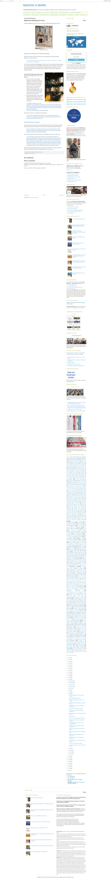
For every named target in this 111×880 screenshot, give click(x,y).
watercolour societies (80, 644)
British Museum (73, 464)
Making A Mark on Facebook (73, 175)
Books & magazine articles (54, 14)
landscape (80, 586)
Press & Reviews (70, 14)
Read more (28, 110)
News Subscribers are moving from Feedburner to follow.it (77, 360)
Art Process (83, 459)
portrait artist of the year (78, 617)
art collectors (81, 524)
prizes (72, 625)
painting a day (77, 608)
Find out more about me (71, 168)
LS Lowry (76, 477)
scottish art (82, 629)
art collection (73, 524)
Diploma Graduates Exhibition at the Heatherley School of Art (78, 225)
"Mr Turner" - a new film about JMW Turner (77, 718)
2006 (69, 768)
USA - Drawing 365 (71, 778)
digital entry (70, 558)
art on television (78, 534)
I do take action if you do (80, 134)
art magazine (68, 532)
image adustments (76, 582)
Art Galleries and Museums (76, 458)
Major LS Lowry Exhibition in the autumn (78, 237)
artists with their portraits (71, 543)
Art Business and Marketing (75, 458)
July (70, 690)
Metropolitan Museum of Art (80, 481)
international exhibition (72, 583)
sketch (73, 635)
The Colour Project (27, 14)
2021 (69, 666)
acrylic (76, 518)
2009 (69, 763)
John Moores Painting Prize (79, 475)
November (71, 682)
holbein (83, 577)
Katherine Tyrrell (78, 476)
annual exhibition (77, 519)
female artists (81, 570)
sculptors (68, 631)
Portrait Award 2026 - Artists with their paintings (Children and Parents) (79, 256)
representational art (70, 628)
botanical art (69, 547)
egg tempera (69, 565)
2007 (69, 766)
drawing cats (69, 561)
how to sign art (82, 581)
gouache (68, 577)
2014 (69, 679)
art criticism (80, 525)
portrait (68, 617)
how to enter (70, 579)
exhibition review (78, 568)
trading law (81, 640)
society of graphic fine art (71, 637)
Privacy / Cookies (82, 14)
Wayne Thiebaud (77, 515)
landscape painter (81, 589)
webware (68, 647)
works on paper (69, 652)
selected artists (83, 631)
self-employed (71, 632)
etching (84, 565)
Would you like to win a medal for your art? (79, 249)
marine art (76, 598)
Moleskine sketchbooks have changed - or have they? (77, 706)
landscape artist (77, 587)
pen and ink (75, 612)
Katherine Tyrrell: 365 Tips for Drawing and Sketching (76, 783)
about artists (70, 518)
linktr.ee (81, 165)
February (70, 752)
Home (44, 195)
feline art (74, 570)
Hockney (79, 471)
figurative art (69, 572)
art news (68, 534)
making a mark (82, 593)
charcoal (72, 550)
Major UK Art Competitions (63, 12)
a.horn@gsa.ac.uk (50, 149)
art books (80, 523)
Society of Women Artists (74, 506)
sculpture (74, 631)
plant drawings (76, 615)
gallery (69, 576)
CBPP (79, 464)
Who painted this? (63, 14)
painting (68, 608)
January (70, 753)
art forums (70, 529)
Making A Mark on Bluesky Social (74, 176)
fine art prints (69, 573)
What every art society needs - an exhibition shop (77, 732)
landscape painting (72, 590)
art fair (84, 528)
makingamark (69, 597)
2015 (69, 677)
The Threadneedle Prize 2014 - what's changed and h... (76, 723)
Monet (67, 483)
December (71, 681)
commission (75, 552)
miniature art (77, 600)
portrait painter (75, 620)
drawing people (83, 561)
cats (80, 549)
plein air (72, 616)
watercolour (69, 644)
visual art (82, 643)
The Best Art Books (35, 14)
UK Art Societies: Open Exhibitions (75, 12)
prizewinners (69, 627)
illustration (68, 582)
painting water (74, 609)
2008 (69, 765)
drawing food (76, 561)
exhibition (72, 566)
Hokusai (83, 471)
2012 (69, 757)
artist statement (79, 541)
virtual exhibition (74, 643)
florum (76, 573)
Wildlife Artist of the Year (81, 516)
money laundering (78, 601)
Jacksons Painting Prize (70, 473)
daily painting (77, 557)
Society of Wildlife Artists (81, 505)
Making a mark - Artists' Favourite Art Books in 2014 (77, 714)
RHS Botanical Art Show (76, 488)
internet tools (81, 583)
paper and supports (75, 611)
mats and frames (69, 600)
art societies (71, 536)
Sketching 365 (83, 501)
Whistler (82, 515)
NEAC (72, 483)
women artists (76, 650)
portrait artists (69, 619)
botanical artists (82, 547)
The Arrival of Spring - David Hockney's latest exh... (76, 738)
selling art (74, 633)
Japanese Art (78, 473)
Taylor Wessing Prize (75, 510)
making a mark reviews (78, 595)
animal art (68, 519)
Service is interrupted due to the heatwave (78, 273)
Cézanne (77, 466)
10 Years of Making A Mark (71, 284)
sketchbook (80, 635)
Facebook (70, 468)
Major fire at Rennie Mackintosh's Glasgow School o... (77, 703)
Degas (77, 467)
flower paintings (72, 574)
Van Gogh (78, 514)
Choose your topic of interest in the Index (74, 352)
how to (78, 578)
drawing (77, 558)
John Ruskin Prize (69, 476)
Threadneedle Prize (80, 511)
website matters (79, 646)
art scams (71, 535)
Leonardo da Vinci (82, 477)
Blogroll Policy (75, 302)
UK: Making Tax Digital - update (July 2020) (76, 365)
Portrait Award (74, 486)
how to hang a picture (78, 579)
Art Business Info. (46, 12)
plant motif (82, 615)
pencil (81, 612)
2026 (69, 657)
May (70, 693)
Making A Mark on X (71, 178)
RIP (82, 488)
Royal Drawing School (80, 490)
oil (77, 604)
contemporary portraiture (73, 554)
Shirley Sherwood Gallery (74, 501)
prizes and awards (80, 625)
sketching (68, 636)
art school (76, 535)
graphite (73, 577)
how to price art (75, 581)
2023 (69, 663)
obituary (73, 604)
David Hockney (70, 467)
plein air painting (81, 616)
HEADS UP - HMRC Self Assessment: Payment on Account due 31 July (79, 232)
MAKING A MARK (34, 5)
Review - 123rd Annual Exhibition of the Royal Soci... (76, 735)
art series (81, 535)
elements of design (78, 565)
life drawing (79, 591)
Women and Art (72, 716)
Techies (82, 510)
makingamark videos (78, 597)
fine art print (81, 572)
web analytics (69, 646)
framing (84, 574)
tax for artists (74, 639)
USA (85, 512)
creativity (71, 557)
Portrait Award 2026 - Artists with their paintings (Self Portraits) (79, 261)
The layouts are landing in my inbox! (76, 708)
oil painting (83, 604)
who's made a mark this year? (78, 648)
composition (82, 552)
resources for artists (73, 629)
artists (84, 541)
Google (80, 469)
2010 (69, 761)
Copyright (76, 14)
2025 (69, 659)
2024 (69, 661)
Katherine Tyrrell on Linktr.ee (73, 173)
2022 (69, 665)
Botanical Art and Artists (44, 14)
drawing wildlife (69, 563)
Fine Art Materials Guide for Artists (74, 211)
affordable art (82, 518)
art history (83, 530)
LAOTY (71, 477)
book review (81, 546)
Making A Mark (70, 205)
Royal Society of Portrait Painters (73, 498)
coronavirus (79, 555)
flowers (79, 574)
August (70, 688)
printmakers (75, 624)
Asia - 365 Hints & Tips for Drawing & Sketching (75, 780)
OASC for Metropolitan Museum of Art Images (76, 700)
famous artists (77, 569)
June (70, 691)
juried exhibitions (72, 586)
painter (75, 606)
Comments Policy (69, 302)
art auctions (80, 521)
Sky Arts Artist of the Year (74, 502)
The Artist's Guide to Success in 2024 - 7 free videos (76, 358)
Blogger (72, 877)
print (78, 623)
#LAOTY (67, 456)
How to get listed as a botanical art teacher (76, 405)
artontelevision (80, 543)
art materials (81, 532)
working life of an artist (80, 651)
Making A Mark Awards (81, 480)
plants (67, 616)
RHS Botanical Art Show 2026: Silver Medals (76, 410)
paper (67, 611)
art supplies (74, 538)
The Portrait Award (70, 511)
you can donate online (31, 95)
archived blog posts (72, 288)
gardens (74, 576)
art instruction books (73, 531)
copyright (82, 554)
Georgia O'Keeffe (73, 469)
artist (82, 539)
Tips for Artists (70, 213)
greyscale (78, 577)
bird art (83, 545)
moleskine (70, 601)
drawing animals (73, 559)
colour (78, 550)
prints (67, 625)
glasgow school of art (81, 576)
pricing (74, 623)
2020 (69, 668)
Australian (84, 460)
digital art (84, 557)
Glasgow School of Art (33, 23)
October (70, 684)
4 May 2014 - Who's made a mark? (75, 743)
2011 (69, 759)
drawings (76, 563)
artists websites (81, 542)
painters (81, 606)
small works (75, 636)
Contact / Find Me (27, 12)
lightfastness (74, 593)
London (70, 479)
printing (69, 624)
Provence (81, 486)
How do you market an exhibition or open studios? (77, 741)
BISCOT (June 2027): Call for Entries (75, 409)
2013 (69, 756)
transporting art (69, 641)
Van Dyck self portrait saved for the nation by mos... (77, 745)
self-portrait (78, 632)
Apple (72, 456)
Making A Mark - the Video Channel (74, 180)
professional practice (80, 627)
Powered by (73, 63)
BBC (69, 462)
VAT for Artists (71, 514)
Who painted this (69, 516)
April (70, 748)
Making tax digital (71, 362)
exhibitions (68, 569)
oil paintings (71, 605)
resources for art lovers (81, 628)
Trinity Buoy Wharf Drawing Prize (72, 512)
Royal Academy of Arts (81, 489)
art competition (70, 525)
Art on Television (39, 12)
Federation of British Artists (79, 468)
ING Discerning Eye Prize (72, 472)
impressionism (83, 582)
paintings (81, 609)
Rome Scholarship (73, 489)
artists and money (73, 542)
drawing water (81, 562)
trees (67, 643)
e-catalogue (83, 563)
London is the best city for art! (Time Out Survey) (78, 243)
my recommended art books (72, 285)
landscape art (69, 587)
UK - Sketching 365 (71, 776)
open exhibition (79, 605)
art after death (73, 521)
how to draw (84, 578)
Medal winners (71, 481)
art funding (77, 529)
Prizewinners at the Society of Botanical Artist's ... (76, 729)
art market (75, 532)
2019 (69, 670)
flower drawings (83, 573)
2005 (69, 770)
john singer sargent (82, 585)
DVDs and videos (83, 466)
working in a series (72, 651)
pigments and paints (82, 613)
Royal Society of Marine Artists (80, 494)
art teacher (82, 538)
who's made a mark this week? (76, 648)
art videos (75, 539)
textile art (80, 639)
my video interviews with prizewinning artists (74, 287)
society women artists (81, 637)
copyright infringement (70, 555)
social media (82, 636)
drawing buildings (81, 559)
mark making (82, 598)
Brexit (67, 464)
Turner (81, 512)
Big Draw (82, 463)
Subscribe (33, 12)
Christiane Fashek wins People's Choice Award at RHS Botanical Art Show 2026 (76, 403)
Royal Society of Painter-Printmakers (77, 497)
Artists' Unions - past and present (74, 364)
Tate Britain (80, 508)
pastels (68, 612)
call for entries (72, 549)
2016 (69, 675)
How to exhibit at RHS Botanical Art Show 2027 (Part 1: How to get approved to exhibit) (77, 407)
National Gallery (78, 483)
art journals (82, 531)
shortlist (68, 635)
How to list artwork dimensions (78, 218)
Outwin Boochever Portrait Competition (75, 485)
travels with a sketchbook (79, 641)
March (70, 750)
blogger (67, 546)
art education (32, 153)
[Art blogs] (72, 94)
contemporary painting (82, 553)
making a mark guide (74, 594)
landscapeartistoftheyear (70, 591)
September (71, 686)
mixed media (84, 600)
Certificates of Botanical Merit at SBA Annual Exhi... (76, 726)
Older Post (61, 195)
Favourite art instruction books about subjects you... (76, 711)
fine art (75, 572)
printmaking (82, 624)
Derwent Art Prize (83, 467)
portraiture (76, 621)
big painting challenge (75, 545)
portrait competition (78, 619)
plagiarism (70, 615)
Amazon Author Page (72, 181)
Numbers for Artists (54, 12)
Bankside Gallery (74, 463)
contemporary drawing (70, 553)
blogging (74, 546)
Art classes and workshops (74, 460)
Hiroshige (74, 471)
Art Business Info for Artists (73, 207)
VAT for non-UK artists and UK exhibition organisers (77, 720)
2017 (69, 674)
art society (79, 536)
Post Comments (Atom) (33, 197)
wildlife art (68, 650)
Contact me (68, 169)
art (29, 153)
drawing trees (72, 562)
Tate (74, 508)
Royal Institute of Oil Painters (72, 492)
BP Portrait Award (76, 462)
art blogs (72, 523)
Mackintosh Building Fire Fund (53, 23)
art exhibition (76, 528)
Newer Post (26, 195)
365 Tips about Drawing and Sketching (75, 210)
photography (72, 613)
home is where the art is (70, 578)
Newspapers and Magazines (80, 484)
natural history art (78, 602)
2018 (69, 672)
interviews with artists (71, 585)
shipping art (81, 633)
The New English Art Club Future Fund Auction (76, 696)
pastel (83, 611)
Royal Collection (71, 490)
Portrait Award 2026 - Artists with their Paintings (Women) (79, 267)
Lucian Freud (79, 479)
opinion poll (68, 606)
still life (68, 639)
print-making (83, 623)
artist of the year (69, 541)
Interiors (82, 472)
